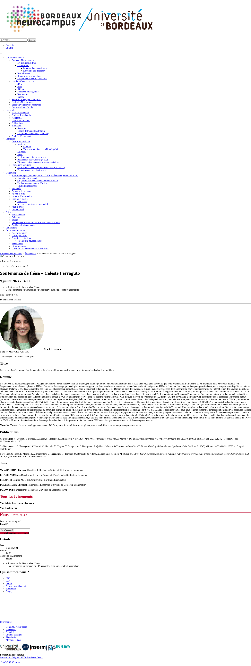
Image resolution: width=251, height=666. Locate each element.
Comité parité (18, 209)
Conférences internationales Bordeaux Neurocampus (36, 222)
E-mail (4, 524)
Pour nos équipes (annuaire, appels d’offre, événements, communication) (45, 175)
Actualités (16, 188)
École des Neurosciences (23, 102)
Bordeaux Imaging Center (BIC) (26, 99)
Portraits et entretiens (21, 238)
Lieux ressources (19, 246)
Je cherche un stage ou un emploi (32, 204)
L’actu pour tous (19, 235)
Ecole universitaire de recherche (26, 104)
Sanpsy (20, 97)
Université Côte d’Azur (61, 470)
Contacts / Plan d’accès (22, 107)
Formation (10, 139)
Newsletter (11, 629)
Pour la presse (18, 207)
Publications (17, 123)
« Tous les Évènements (10, 261)
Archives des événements (23, 225)
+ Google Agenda (8, 533)
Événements (17, 243)
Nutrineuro (22, 94)
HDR (20, 154)
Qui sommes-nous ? (15, 57)
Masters (21, 144)
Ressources (11, 173)
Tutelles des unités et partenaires (32, 78)
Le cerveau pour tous (15, 230)
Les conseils (23, 65)
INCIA (20, 89)
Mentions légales (13, 640)
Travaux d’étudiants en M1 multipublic (41, 149)
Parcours (27, 146)
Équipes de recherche (21, 115)
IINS (19, 84)
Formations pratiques (21, 165)
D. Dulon (40, 439)
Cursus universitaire (21, 141)
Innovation (16, 125)
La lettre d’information (22, 196)
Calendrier (16, 217)
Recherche (11, 110)
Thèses (15, 220)
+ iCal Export (22, 533)
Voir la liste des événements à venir (17, 503)
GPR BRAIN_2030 (21, 120)
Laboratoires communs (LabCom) (33, 133)
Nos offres (22, 201)
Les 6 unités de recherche (23, 81)
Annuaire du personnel (22, 191)
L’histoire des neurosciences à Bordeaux (30, 248)
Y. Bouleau (19, 439)
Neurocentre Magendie (27, 91)
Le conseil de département (35, 68)
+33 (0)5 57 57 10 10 (10, 662)
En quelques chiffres (26, 63)
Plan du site (11, 637)
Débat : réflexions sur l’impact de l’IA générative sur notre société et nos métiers (43, 290)
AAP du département (21, 136)
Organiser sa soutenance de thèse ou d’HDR (37, 180)
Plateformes (17, 118)
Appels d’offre (18, 193)
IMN (19, 86)
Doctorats (21, 152)
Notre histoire (23, 73)
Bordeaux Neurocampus (23, 60)
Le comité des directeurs (34, 70)
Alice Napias (23, 287)
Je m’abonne (6, 622)
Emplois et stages (19, 199)
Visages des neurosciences (29, 241)
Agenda (9, 212)
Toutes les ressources (27, 186)
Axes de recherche (20, 112)
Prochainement (18, 214)
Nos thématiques (19, 233)
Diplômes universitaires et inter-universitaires (38, 162)
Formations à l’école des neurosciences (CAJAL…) (41, 167)
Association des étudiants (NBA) (32, 159)
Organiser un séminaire (28, 178)
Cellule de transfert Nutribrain (31, 131)
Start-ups (21, 128)
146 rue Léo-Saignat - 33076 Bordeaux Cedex (21, 657)
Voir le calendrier (8, 508)
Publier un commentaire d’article (32, 183)
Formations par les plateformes (31, 170)
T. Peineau (30, 439)
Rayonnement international (29, 76)
